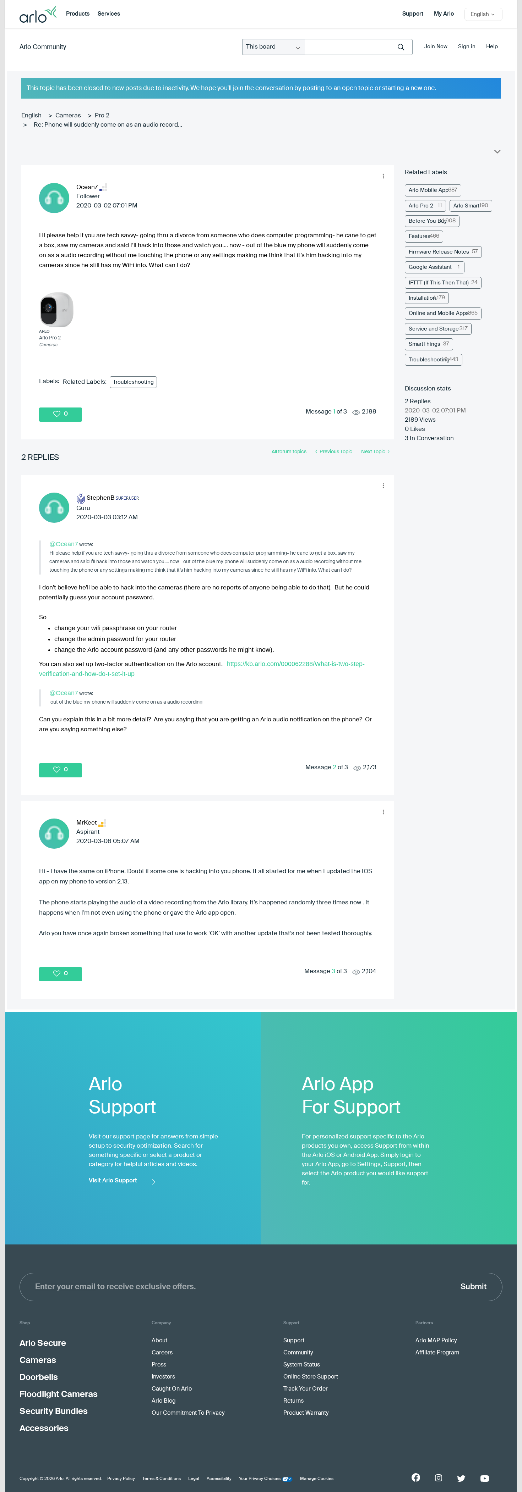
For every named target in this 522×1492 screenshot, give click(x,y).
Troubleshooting (133, 382)
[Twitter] (461, 1478)
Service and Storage (434, 329)
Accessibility (219, 1479)
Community (298, 1353)
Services (109, 14)
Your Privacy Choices (260, 1479)
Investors (163, 1377)
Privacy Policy (121, 1479)
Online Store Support (310, 1377)
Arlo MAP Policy (436, 1341)
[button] (383, 176)
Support (412, 14)
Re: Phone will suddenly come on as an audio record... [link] (108, 125)
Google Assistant (430, 267)
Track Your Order (305, 1389)
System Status (301, 1365)
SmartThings (424, 344)
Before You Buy (428, 221)
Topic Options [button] (497, 153)
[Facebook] (416, 1477)
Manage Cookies (316, 1479)
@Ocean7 (63, 544)
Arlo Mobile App (428, 190)
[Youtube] (484, 1478)
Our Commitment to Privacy (188, 1413)
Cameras (68, 116)
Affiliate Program (437, 1353)
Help (492, 46)
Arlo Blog (163, 1401)
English (31, 116)
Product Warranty (305, 1413)
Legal (193, 1479)
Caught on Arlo (172, 1389)
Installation (422, 298)
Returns (293, 1401)
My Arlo (444, 14)
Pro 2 (102, 116)
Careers (162, 1353)
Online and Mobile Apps (439, 313)
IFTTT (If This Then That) (439, 282)
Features (419, 236)
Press (159, 1365)
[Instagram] (438, 1478)
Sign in (466, 46)
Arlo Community (43, 47)
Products (77, 14)
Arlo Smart (466, 206)
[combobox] (359, 47)
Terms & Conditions (161, 1479)
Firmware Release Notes (439, 252)
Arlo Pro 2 (421, 206)
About (159, 1341)
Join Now (435, 46)
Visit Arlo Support (113, 1181)
